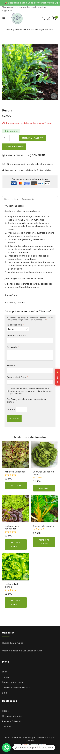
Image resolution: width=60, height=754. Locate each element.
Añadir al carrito (32, 138)
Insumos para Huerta (12, 682)
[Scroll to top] (53, 746)
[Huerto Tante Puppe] (17, 18)
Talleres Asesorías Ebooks (16, 687)
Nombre (12, 365)
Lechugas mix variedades (12, 527)
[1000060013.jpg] (30, 72)
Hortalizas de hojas (12, 716)
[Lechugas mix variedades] (15, 508)
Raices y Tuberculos (12, 721)
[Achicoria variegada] (15, 454)
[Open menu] (3, 18)
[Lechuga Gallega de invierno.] (44, 454)
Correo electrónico (17, 377)
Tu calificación (15, 324)
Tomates (6, 726)
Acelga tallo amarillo (43, 526)
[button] (16, 544)
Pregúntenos (14, 155)
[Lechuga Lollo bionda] (15, 566)
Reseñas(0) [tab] (28, 199)
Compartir (38, 155)
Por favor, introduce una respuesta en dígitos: (26, 400)
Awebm (30, 740)
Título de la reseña (16, 335)
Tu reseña (13, 347)
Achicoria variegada (15, 471)
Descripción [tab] (11, 199)
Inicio (5, 671)
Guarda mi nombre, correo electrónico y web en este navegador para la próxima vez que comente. (31, 391)
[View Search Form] (43, 18)
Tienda (6, 677)
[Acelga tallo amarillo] (44, 508)
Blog (4, 692)
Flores (5, 711)
